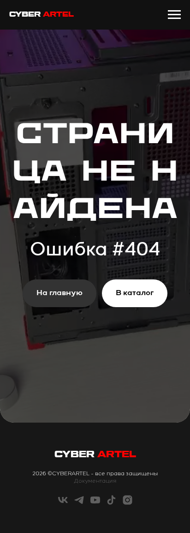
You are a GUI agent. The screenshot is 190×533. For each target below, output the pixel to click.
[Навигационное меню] (174, 14)
